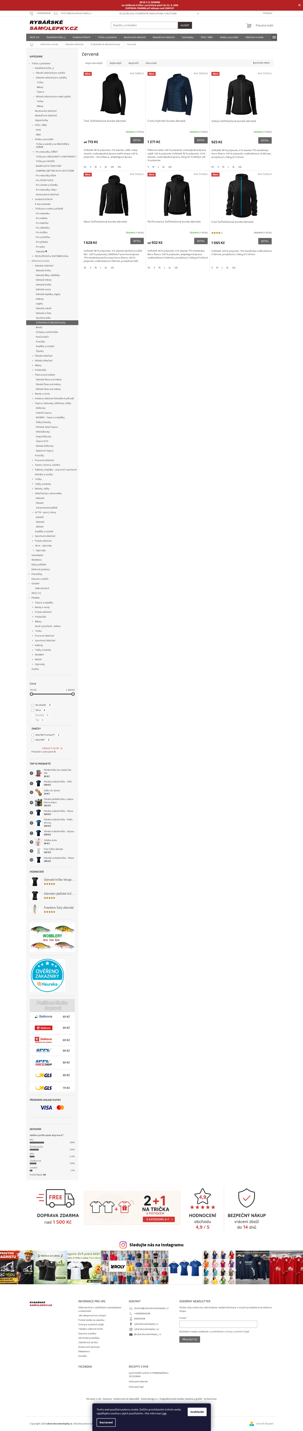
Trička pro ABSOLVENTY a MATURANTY (56, 156)
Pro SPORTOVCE (44, 180)
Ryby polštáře (38, 564)
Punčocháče (42, 337)
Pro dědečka (43, 228)
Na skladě (43, 705)
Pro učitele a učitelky (47, 185)
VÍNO (38, 135)
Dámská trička (43, 270)
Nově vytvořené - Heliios (48, 626)
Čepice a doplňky (44, 602)
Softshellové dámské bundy (50, 322)
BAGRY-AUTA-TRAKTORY (49, 166)
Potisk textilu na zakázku (91, 1320)
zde (164, 1413)
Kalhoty (40, 299)
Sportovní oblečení (45, 536)
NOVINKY (39, 655)
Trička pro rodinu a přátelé (49, 209)
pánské (40, 517)
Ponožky (40, 341)
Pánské (40, 503)
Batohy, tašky (42, 488)
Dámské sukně (43, 308)
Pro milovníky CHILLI (46, 190)
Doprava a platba (87, 1333)
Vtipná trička (41, 120)
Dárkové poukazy (40, 569)
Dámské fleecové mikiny (49, 379)
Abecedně (151, 63)
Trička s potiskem (40, 63)
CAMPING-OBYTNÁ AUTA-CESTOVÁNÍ (55, 171)
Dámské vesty (43, 289)
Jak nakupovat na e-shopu (92, 1315)
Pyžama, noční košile (47, 332)
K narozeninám (43, 204)
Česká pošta (36, 1147)
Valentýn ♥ (41, 251)
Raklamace (84, 1351)
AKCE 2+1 (36, 593)
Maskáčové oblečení (46, 115)
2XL (112, 167)
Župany (40, 351)
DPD (32, 1154)
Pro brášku (41, 232)
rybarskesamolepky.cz (146, 1324)
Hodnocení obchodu (89, 1347)
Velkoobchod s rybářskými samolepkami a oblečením (148, 13)
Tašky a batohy (43, 484)
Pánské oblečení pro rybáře (50, 73)
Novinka (42, 715)
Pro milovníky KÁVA (46, 175)
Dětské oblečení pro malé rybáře (53, 96)
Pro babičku (42, 223)
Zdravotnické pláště (46, 508)
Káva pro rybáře (39, 579)
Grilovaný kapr (136, 1387)
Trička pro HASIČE (45, 161)
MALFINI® (42, 740)
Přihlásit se (189, 1339)
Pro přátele (42, 242)
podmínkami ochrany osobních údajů (230, 1331)
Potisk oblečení (43, 541)
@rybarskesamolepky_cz (147, 1334)
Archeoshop (210, 1399)
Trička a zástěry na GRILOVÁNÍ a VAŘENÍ (52, 145)
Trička (40, 82)
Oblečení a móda (40, 261)
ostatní (33, 1167)
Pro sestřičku (43, 237)
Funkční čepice (44, 413)
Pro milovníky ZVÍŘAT (47, 152)
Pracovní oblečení (44, 460)
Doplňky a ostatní (45, 346)
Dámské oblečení (44, 266)
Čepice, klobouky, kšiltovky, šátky (53, 403)
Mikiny (40, 87)
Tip (39, 720)
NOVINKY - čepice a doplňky (50, 417)
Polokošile (40, 370)
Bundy (39, 327)
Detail (137, 140)
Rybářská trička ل (44, 68)
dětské (40, 527)
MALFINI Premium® (47, 735)
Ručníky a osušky (44, 474)
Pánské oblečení (43, 356)
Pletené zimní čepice (47, 427)
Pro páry (40, 247)
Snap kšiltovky (43, 436)
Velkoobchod (42, 588)
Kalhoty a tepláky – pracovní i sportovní (56, 470)
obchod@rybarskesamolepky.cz (151, 1308)
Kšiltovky (41, 408)
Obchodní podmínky (89, 1338)
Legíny (39, 303)
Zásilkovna (35, 1161)
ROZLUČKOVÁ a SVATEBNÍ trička (51, 256)
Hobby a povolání (44, 139)
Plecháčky (36, 574)
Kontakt (82, 1356)
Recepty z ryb (93, 1399)
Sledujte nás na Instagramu (156, 1245)
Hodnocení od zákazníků (126, 1399)
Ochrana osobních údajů (91, 1324)
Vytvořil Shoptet (264, 1424)
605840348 (139, 1319)
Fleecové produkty (45, 375)
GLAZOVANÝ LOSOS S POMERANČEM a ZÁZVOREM (148, 1375)
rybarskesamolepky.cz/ (146, 1329)
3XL (119, 167)
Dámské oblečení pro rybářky (51, 78)
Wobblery (36, 560)
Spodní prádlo (43, 318)
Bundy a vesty (42, 394)
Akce (40, 710)
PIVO (38, 130)
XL (106, 167)
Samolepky (37, 555)
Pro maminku (43, 213)
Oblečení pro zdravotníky (48, 493)
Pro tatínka (41, 218)
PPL (32, 1140)
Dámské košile (43, 284)
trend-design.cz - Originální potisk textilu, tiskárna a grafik (171, 1399)
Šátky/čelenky (43, 422)
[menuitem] (34, 37)
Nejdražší (133, 63)
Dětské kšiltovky (45, 446)
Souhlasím (197, 1412)
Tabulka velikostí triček (90, 1329)
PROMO (35, 598)
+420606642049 (142, 1313)
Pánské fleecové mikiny (48, 384)
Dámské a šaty (43, 313)
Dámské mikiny (44, 280)
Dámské (40, 498)
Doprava (107, 1399)
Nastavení (106, 1422)
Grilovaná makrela (138, 1381)
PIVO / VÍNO (41, 125)
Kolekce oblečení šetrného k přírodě (54, 398)
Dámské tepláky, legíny (48, 294)
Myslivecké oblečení (46, 111)
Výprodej (40, 550)
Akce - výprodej (43, 545)
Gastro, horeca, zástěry (47, 465)
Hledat (185, 25)
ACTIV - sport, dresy (45, 512)
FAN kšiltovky (43, 432)
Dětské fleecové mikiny (48, 389)
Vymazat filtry (50, 748)
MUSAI (38, 659)
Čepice (40, 92)
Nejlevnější (115, 63)
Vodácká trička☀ (44, 199)
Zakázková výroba (88, 1342)
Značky (35, 669)
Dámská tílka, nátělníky (48, 275)
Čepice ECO (42, 441)
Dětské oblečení (43, 360)
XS (85, 167)
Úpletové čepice (44, 451)
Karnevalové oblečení (47, 194)
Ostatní (35, 583)
